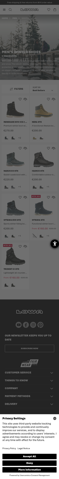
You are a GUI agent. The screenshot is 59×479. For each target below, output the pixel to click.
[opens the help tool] (55, 244)
